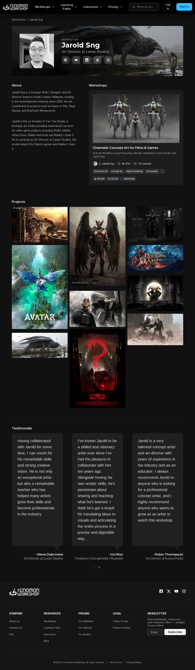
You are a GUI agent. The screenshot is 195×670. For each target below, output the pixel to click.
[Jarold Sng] (65, 60)
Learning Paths (67, 6)
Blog (46, 641)
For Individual (85, 621)
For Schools (85, 628)
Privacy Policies (121, 628)
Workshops (42, 6)
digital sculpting (134, 171)
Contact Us (15, 628)
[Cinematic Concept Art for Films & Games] (136, 118)
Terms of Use (120, 621)
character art (100, 171)
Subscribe (175, 632)
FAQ (11, 634)
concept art (116, 171)
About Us (14, 621)
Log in (168, 6)
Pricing (113, 6)
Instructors (90, 6)
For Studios (84, 634)
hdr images (152, 171)
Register (184, 6)
